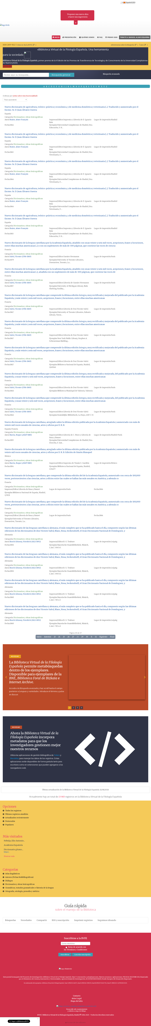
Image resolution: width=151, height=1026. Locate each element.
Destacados (10, 821)
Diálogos (9, 881)
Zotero (57, 755)
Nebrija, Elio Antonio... (14, 841)
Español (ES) (130, 2)
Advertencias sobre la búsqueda (122, 45)
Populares (9, 825)
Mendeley (14, 758)
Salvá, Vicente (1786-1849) (20, 256)
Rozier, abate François (19, 120)
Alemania (9, 535)
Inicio (39, 637)
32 (96, 637)
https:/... (6, 852)
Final (112, 637)
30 (87, 637)
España (8, 114)
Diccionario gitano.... (13, 849)
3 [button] (77, 708)
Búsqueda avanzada (111, 74)
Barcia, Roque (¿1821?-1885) (21, 435)
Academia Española (13, 845)
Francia (8, 250)
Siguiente (103, 637)
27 (73, 637)
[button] (6, 677)
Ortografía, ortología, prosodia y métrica (22, 891)
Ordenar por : (20, 96)
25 (64, 637)
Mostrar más (9, 856)
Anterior (47, 637)
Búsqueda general (61, 74)
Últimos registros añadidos (16, 814)
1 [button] (69, 708)
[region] (75, 677)
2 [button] (73, 708)
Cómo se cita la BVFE (24, 45)
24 (59, 637)
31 (91, 637)
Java (141, 45)
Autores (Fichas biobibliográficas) (19, 877)
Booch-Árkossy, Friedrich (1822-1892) (25, 542)
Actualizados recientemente (17, 818)
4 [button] (81, 708)
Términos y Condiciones (77, 950)
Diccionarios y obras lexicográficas (28, 117)
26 (68, 637)
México (8, 456)
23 (55, 637)
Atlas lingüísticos (12, 874)
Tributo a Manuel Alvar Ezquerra (134, 37)
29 (82, 637)
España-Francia (11, 429)
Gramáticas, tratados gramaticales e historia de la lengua (29, 888)
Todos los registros (13, 811)
